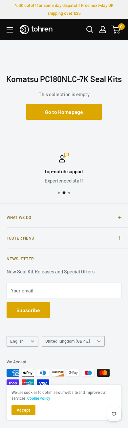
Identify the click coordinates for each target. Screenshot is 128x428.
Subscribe (28, 310)
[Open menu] (10, 29)
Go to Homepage (64, 112)
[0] (116, 29)
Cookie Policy (38, 398)
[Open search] (90, 29)
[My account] (102, 29)
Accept (23, 410)
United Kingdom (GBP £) (67, 341)
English (17, 341)
